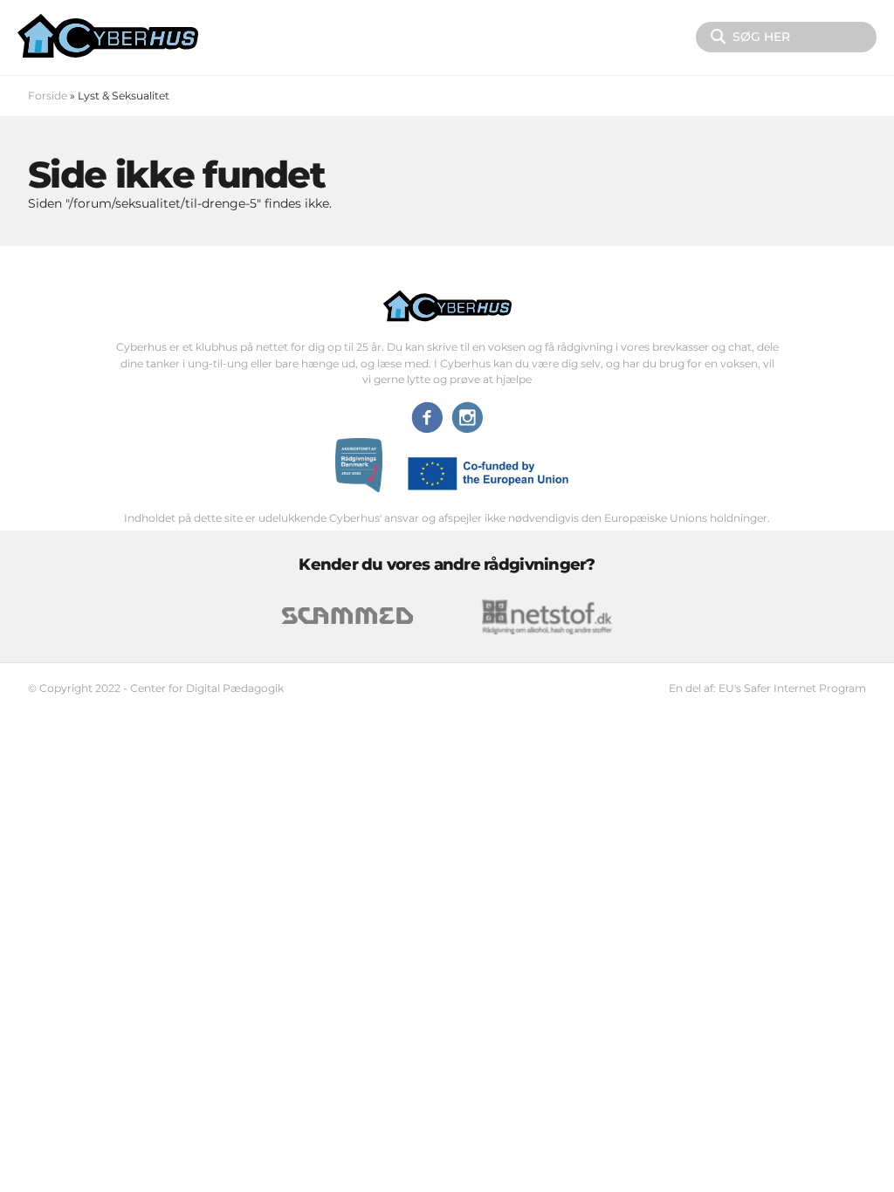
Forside (47, 95)
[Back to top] (839, 1149)
